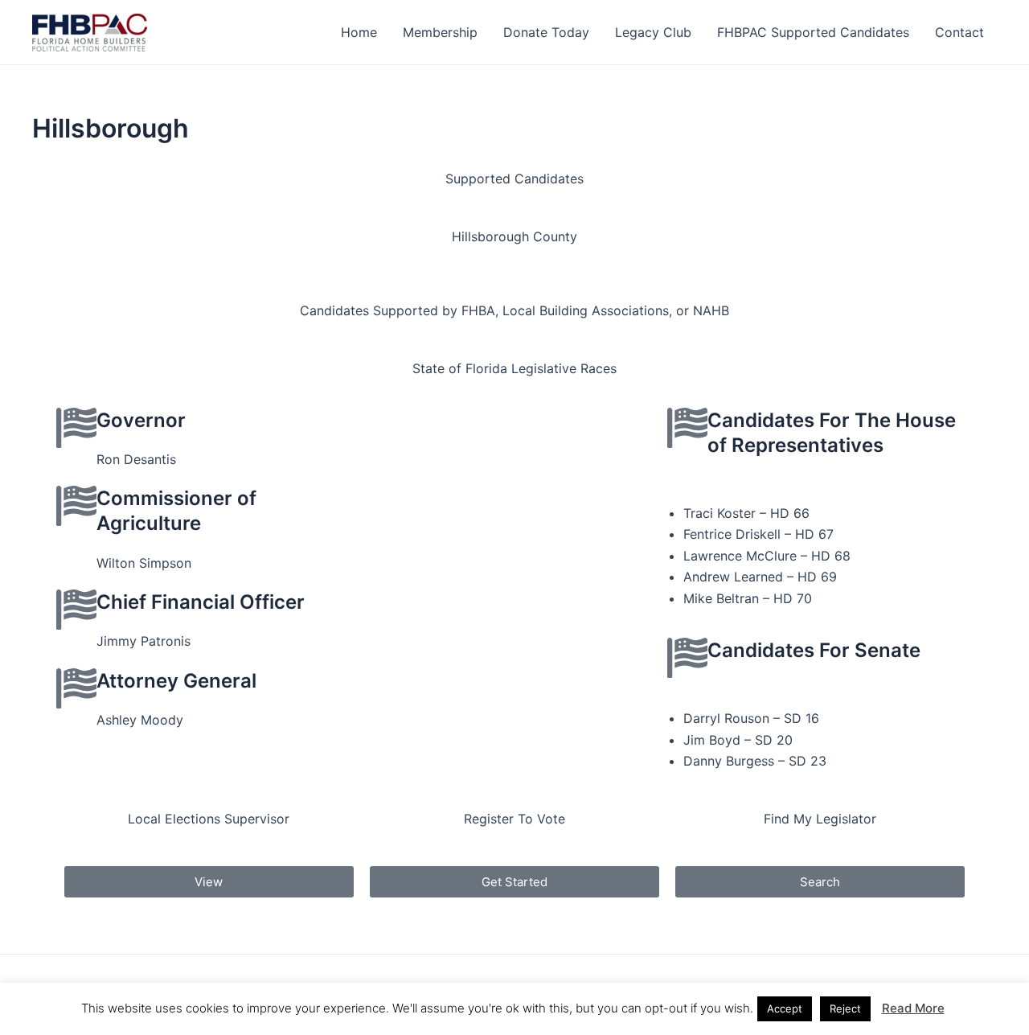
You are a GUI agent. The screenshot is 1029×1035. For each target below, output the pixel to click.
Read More (913, 1008)
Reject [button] (845, 1008)
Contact (959, 32)
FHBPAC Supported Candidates (813, 32)
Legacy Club (653, 32)
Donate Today (546, 32)
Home (359, 32)
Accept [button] (784, 1008)
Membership (440, 32)
